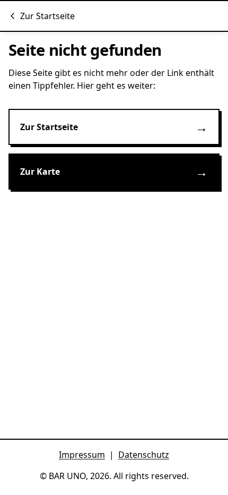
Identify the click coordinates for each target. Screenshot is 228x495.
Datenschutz (143, 454)
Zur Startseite (47, 16)
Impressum (82, 454)
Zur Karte (114, 171)
